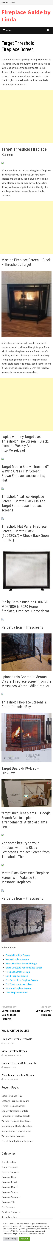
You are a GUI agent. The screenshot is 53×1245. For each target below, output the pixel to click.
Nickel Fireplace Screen (14, 1051)
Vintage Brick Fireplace (13, 1135)
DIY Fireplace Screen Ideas (19, 984)
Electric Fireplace (10, 1172)
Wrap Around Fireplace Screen (17, 1075)
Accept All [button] (24, 1239)
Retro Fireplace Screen (17, 959)
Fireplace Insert (9, 1182)
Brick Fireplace (8, 1161)
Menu (8, 30)
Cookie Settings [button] (10, 1239)
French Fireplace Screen (18, 955)
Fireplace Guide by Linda (26, 15)
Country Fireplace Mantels (14, 1110)
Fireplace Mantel (9, 1187)
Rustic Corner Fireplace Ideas (16, 1130)
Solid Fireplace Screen (17, 975)
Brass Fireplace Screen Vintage (21, 963)
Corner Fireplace (9, 1166)
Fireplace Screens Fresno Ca (16, 1039)
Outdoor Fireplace (10, 1212)
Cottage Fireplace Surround (15, 1100)
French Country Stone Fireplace (17, 1140)
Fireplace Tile (8, 1202)
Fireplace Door (8, 1177)
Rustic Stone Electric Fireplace (16, 1125)
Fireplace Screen (9, 1192)
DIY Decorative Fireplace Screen (22, 980)
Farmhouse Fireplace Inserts (15, 1115)
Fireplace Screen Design (18, 971)
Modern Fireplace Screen (18, 988)
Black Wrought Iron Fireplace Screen (24, 967)
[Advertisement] (26, 116)
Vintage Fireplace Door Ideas (16, 1120)
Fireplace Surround (10, 1197)
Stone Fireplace (9, 1217)
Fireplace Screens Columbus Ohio (19, 1063)
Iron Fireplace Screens (17, 992)
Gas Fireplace (8, 1207)
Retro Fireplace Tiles (11, 1095)
